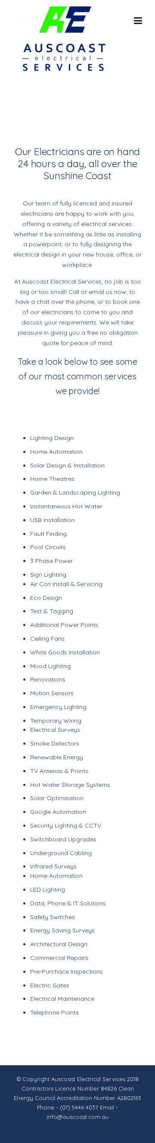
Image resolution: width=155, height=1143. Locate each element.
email (96, 292)
